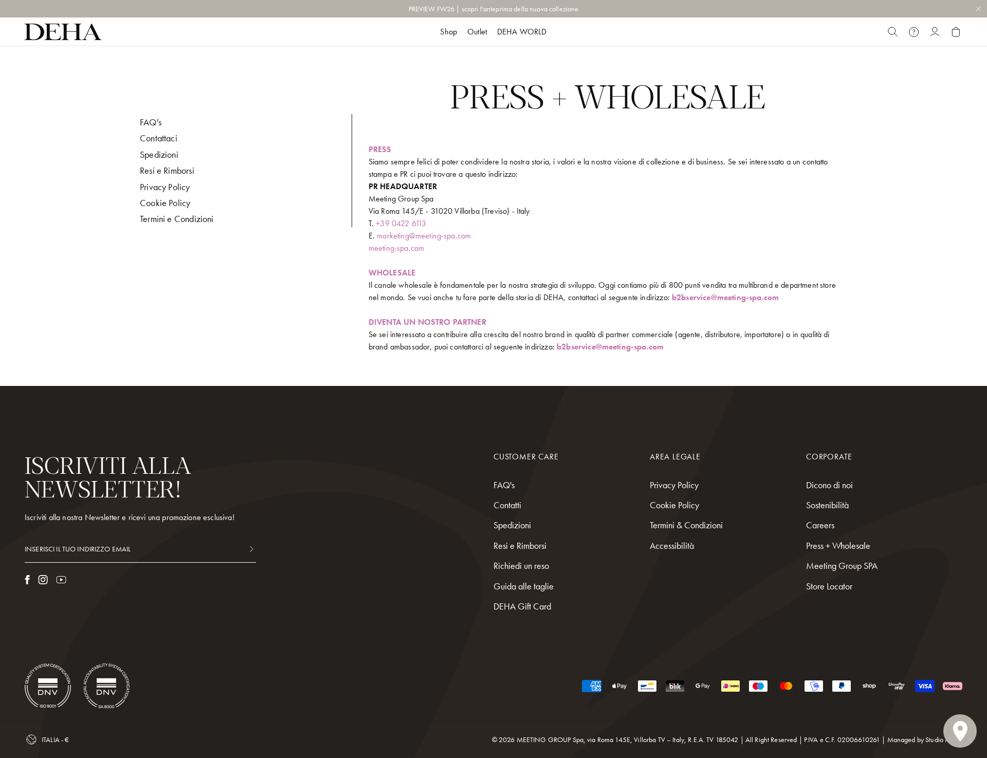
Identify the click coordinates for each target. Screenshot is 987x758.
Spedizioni (159, 154)
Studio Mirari (943, 739)
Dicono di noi (829, 485)
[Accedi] (934, 32)
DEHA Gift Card (522, 606)
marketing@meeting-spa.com (424, 235)
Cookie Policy (165, 203)
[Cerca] (892, 32)
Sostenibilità (827, 505)
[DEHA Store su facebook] (27, 579)
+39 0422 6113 (401, 223)
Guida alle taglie (524, 586)
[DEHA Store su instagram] (43, 579)
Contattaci (158, 138)
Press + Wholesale (838, 545)
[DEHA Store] (63, 32)
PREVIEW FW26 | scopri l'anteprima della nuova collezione (494, 8)
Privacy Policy (165, 187)
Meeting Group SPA (842, 565)
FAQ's (150, 122)
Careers (820, 525)
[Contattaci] (913, 32)
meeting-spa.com (396, 248)
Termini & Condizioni (686, 525)
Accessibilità (672, 545)
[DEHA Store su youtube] (61, 579)
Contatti (507, 505)
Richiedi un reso (521, 565)
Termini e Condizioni (177, 219)
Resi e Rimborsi (167, 170)
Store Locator (829, 586)
